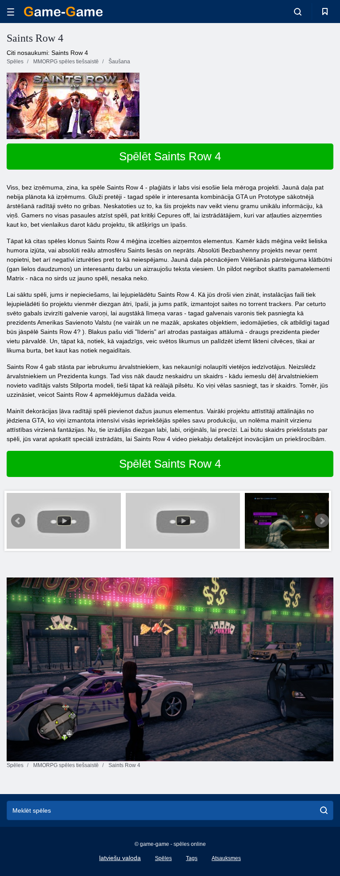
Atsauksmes (226, 858)
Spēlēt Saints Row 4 (170, 156)
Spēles (163, 858)
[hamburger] (11, 11)
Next (322, 521)
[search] (323, 810)
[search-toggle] (297, 11)
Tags (191, 858)
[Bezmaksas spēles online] (63, 11)
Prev (18, 521)
